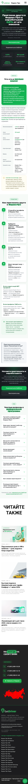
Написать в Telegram (13, 681)
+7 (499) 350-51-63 (13, 675)
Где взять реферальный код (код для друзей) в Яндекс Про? (11, 418)
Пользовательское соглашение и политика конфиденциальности (11, 727)
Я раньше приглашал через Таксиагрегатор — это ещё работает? (12, 486)
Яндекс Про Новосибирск (8, 747)
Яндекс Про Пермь (6, 771)
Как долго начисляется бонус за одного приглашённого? (11, 442)
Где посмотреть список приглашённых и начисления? (11, 472)
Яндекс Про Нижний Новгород (9, 764)
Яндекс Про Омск (6, 745)
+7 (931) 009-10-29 (13, 666)
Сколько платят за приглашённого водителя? (9, 434)
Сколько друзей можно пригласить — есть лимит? (12, 464)
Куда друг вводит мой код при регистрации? (12, 426)
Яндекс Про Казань (6, 756)
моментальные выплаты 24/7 (14, 494)
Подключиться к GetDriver (14, 47)
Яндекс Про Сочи (6, 769)
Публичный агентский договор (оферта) (11, 724)
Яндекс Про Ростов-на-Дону (9, 767)
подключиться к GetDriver (19, 492)
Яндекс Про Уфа (5, 753)
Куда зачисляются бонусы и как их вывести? (12, 457)
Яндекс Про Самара (6, 760)
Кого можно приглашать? (12, 478)
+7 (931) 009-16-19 (13, 671)
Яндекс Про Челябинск (7, 740)
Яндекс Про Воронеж (7, 762)
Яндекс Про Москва (6, 738)
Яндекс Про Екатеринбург (8, 751)
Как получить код (14, 42)
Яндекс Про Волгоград (7, 758)
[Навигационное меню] (25, 2)
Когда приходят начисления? (9, 450)
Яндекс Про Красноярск (7, 749)
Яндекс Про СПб (5, 743)
